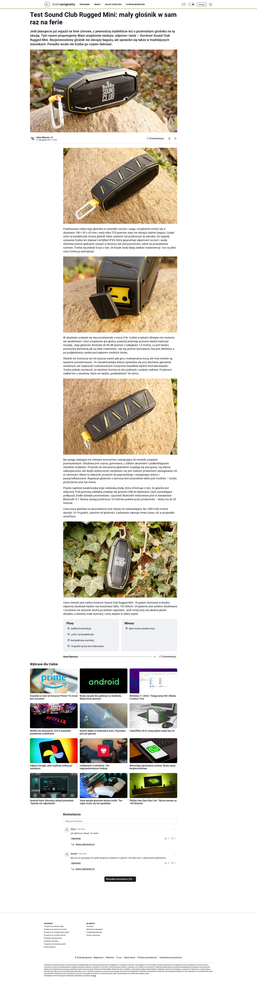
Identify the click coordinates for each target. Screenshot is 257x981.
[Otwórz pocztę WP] (184, 4)
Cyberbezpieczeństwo (94, 932)
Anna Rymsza (43, 137)
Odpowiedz (76, 838)
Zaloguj (202, 4)
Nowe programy (50, 947)
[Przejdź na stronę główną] (47, 6)
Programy (85, 4)
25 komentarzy (156, 138)
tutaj (94, 976)
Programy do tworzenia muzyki (55, 929)
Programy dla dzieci (51, 941)
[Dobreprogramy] (66, 4)
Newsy (97, 4)
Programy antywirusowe (53, 938)
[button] (191, 4)
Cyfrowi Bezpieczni (135, 4)
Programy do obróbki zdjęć (53, 926)
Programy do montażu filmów (55, 935)
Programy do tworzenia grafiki (55, 944)
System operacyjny (93, 935)
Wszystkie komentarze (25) (119, 879)
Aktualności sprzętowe (94, 929)
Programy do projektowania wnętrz (56, 932)
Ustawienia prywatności (170, 957)
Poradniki (89, 926)
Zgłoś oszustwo (113, 4)
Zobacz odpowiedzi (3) (85, 869)
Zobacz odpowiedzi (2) (85, 844)
